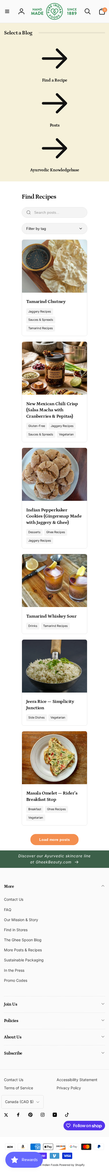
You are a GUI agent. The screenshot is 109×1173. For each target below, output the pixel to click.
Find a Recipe (54, 80)
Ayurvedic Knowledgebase (54, 170)
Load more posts (54, 839)
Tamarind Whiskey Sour (51, 616)
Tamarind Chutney (46, 301)
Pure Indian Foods (47, 1164)
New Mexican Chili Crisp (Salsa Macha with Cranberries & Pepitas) (52, 410)
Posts (54, 125)
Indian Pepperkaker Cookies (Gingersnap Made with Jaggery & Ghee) (53, 516)
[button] (7, 11)
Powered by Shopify (72, 1164)
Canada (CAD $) (19, 1101)
